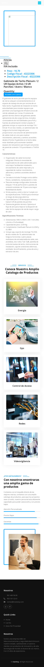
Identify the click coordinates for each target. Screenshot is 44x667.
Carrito (8, 623)
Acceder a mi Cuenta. (13, 94)
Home (8, 620)
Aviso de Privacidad (13, 626)
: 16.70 (13, 70)
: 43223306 (20, 73)
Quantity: (9, 91)
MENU (5, 2)
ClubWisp (16, 662)
